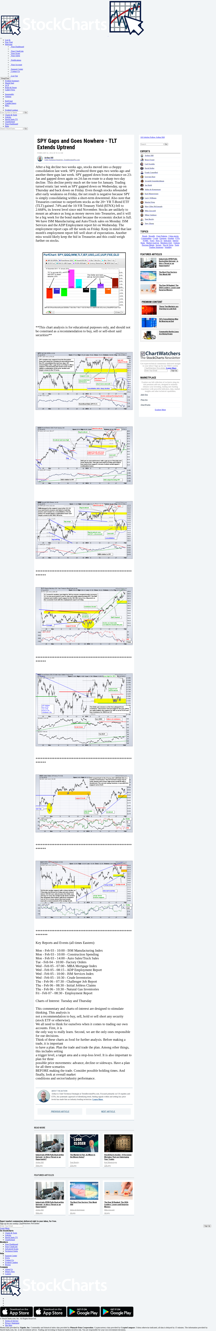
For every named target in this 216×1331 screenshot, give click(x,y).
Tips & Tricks (168, 245)
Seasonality (9, 94)
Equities (171, 238)
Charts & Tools (11, 115)
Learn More (97, 1099)
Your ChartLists (17, 51)
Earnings (163, 238)
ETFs (177, 238)
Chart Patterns (161, 236)
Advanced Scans (11, 1249)
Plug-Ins (144, 400)
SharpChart (5, 78)
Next (108, 1111)
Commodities (146, 238)
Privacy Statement (12, 1323)
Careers (8, 1274)
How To (159, 241)
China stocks (173, 236)
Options (8, 96)
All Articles (145, 137)
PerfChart (9, 101)
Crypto (155, 238)
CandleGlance (10, 103)
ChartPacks (145, 405)
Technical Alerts (11, 1251)
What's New (10, 1272)
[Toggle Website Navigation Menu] (1, 38)
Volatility (168, 247)
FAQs (7, 1258)
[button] (8, 44)
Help (7, 126)
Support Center (16, 69)
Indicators (167, 241)
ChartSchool (10, 122)
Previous (60, 1111)
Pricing (8, 1265)
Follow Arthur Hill (157, 137)
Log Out (14, 76)
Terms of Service (11, 1321)
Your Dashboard (17, 47)
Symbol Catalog (11, 1262)
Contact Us (15, 71)
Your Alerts (15, 56)
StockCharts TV (11, 119)
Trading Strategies (156, 247)
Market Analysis (152, 243)
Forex (152, 241)
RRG (7, 105)
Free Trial (9, 42)
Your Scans (15, 53)
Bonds (144, 236)
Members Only (166, 243)
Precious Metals (148, 245)
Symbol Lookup (11, 110)
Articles (8, 117)
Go (26, 112)
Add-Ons (144, 395)
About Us (9, 1269)
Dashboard (11, 124)
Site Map (8, 1325)
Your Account (16, 65)
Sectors (158, 245)
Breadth (152, 236)
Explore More (160, 410)
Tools (177, 245)
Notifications (15, 60)
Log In (7, 40)
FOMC (146, 241)
